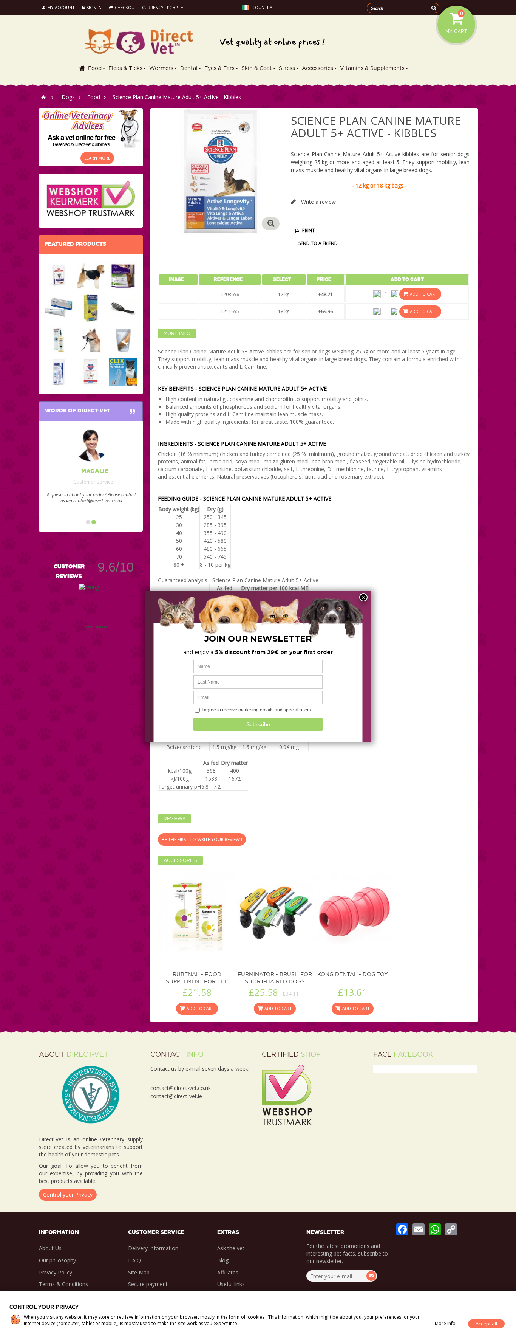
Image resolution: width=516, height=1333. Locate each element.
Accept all (486, 1323)
